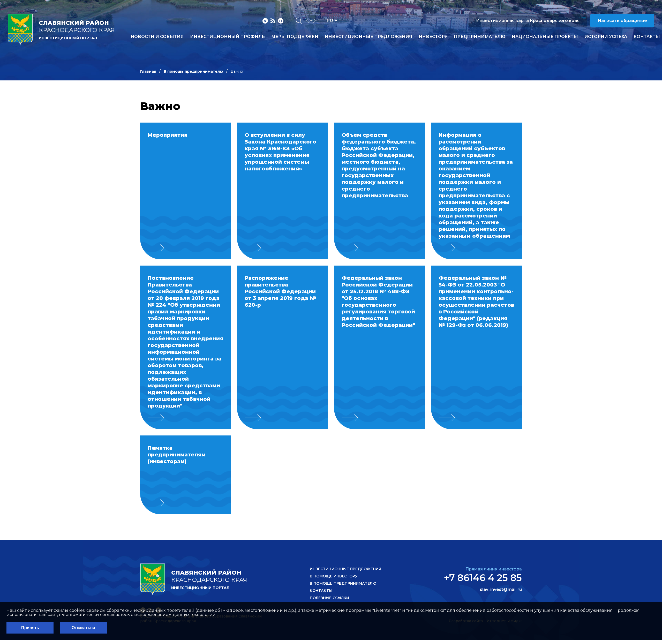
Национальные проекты (545, 37)
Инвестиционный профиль (227, 37)
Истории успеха (605, 37)
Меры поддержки (294, 37)
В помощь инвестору (334, 576)
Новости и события (157, 37)
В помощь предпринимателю (193, 71)
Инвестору (433, 37)
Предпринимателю (479, 37)
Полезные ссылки (329, 598)
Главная (148, 71)
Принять (30, 628)
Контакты (647, 37)
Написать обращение (622, 20)
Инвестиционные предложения (368, 37)
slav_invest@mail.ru (501, 590)
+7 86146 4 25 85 (483, 577)
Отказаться (83, 628)
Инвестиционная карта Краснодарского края (528, 20)
